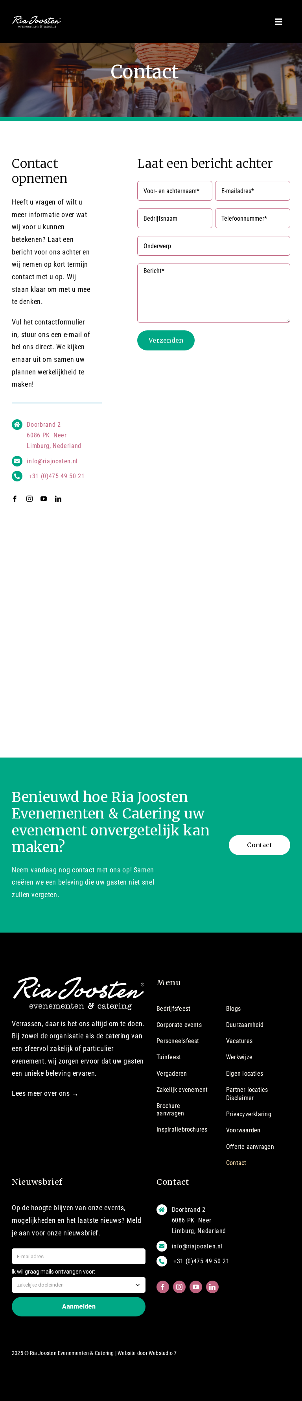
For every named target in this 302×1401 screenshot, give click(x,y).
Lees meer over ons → (45, 1093)
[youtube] (44, 499)
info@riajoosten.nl (52, 461)
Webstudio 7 (163, 1353)
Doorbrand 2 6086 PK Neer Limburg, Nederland (54, 435)
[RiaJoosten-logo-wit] (36, 19)
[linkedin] (58, 499)
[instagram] (29, 499)
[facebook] (15, 499)
